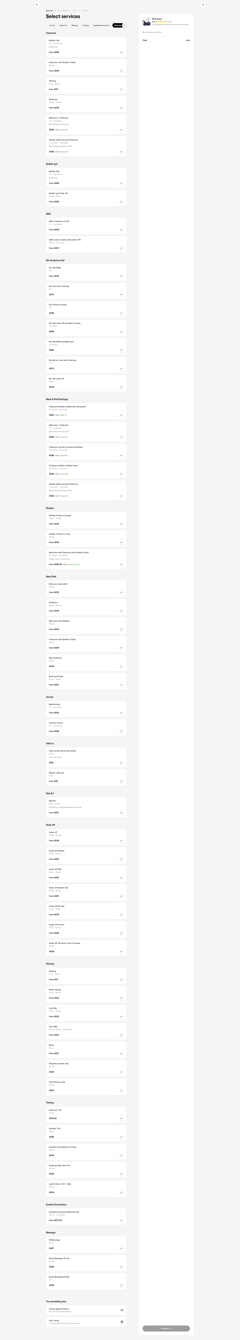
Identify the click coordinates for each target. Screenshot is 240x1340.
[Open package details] (121, 130)
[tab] (52, 25)
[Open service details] (121, 52)
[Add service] (121, 350)
